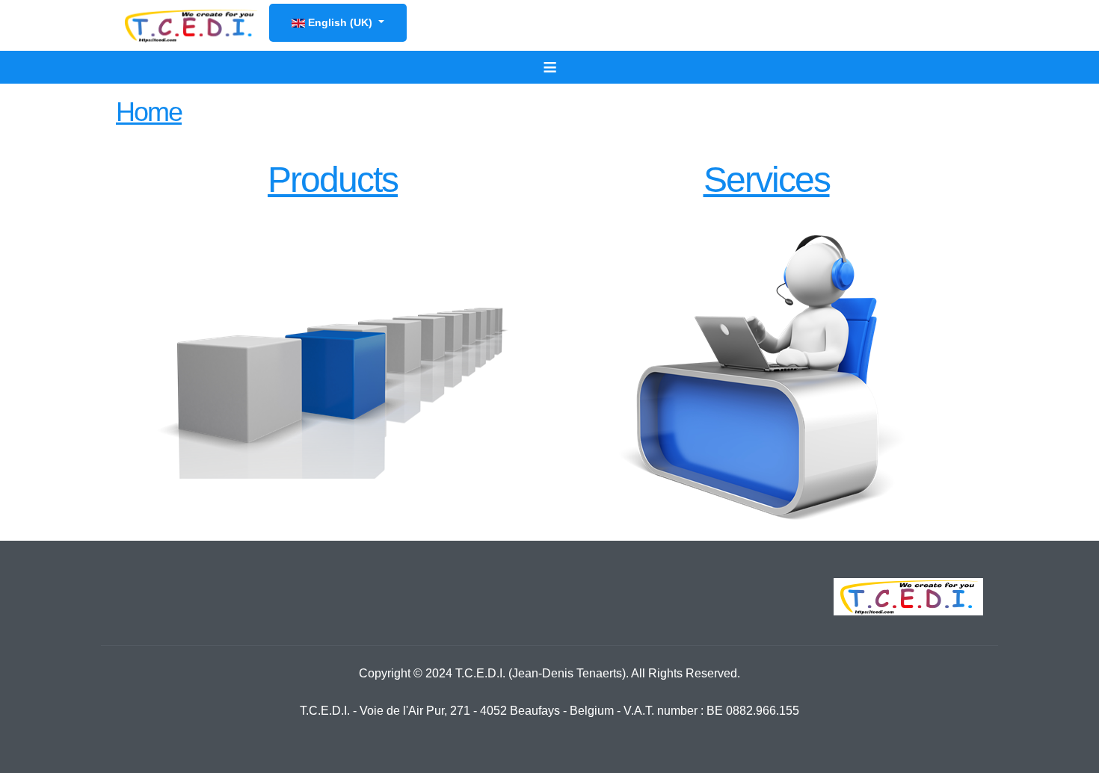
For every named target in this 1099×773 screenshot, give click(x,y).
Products (333, 179)
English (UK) (340, 22)
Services (767, 179)
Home (149, 111)
